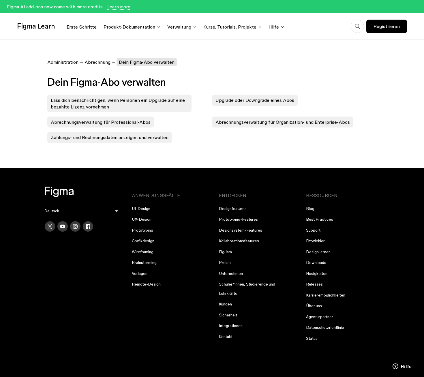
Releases (314, 284)
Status (312, 338)
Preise (225, 262)
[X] (50, 226)
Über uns (314, 305)
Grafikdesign (143, 241)
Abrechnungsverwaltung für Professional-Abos (101, 122)
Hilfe (274, 26)
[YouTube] (62, 226)
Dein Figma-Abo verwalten (147, 62)
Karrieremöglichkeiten (325, 295)
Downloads (316, 262)
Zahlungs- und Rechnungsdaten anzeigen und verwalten (109, 137)
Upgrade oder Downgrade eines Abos (254, 100)
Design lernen (318, 252)
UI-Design (141, 208)
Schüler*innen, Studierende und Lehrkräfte (247, 289)
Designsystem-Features (240, 230)
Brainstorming (144, 262)
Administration (62, 62)
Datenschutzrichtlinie (325, 327)
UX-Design (141, 219)
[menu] (81, 211)
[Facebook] (88, 226)
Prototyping (142, 230)
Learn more (118, 6)
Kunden (225, 304)
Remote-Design (146, 284)
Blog (310, 208)
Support (313, 230)
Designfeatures (233, 208)
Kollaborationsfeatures (239, 241)
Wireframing (142, 252)
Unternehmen (231, 273)
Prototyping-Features (238, 219)
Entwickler (315, 241)
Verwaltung (179, 26)
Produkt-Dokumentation (129, 26)
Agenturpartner (319, 316)
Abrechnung (97, 62)
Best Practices (319, 219)
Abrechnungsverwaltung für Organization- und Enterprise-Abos (282, 122)
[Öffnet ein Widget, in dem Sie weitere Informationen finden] (402, 367)
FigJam (225, 252)
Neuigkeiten (316, 273)
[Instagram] (75, 226)
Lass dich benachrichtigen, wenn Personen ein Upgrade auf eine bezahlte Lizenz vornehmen (118, 103)
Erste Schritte (82, 26)
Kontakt (225, 336)
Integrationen (231, 325)
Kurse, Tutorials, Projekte (229, 26)
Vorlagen (139, 273)
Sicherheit (228, 315)
